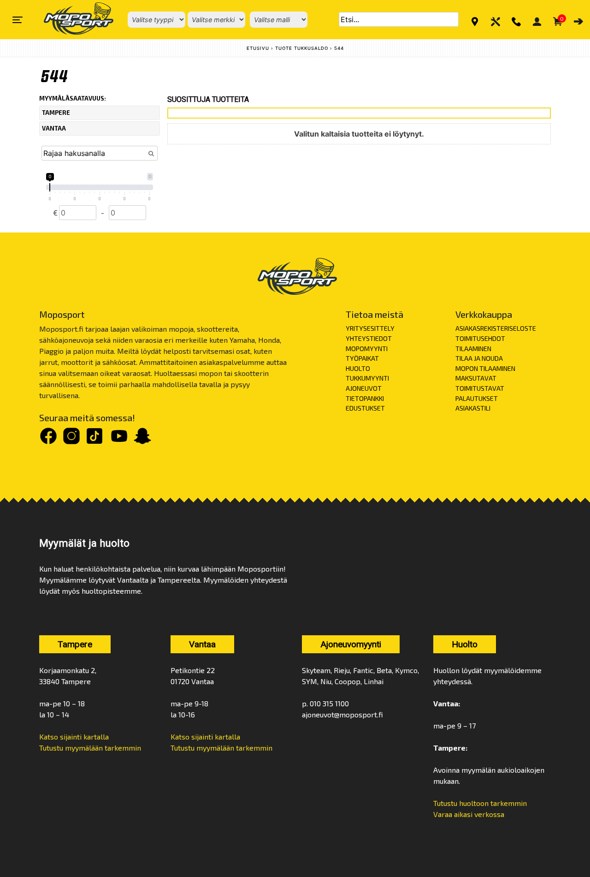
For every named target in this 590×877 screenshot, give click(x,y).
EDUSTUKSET (365, 408)
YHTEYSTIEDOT (369, 338)
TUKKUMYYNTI (367, 378)
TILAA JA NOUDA (479, 358)
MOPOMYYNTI (367, 348)
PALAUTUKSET (476, 398)
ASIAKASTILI (472, 408)
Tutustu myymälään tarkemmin (90, 747)
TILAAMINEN (473, 348)
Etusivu (258, 48)
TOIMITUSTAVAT (479, 388)
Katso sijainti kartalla (74, 736)
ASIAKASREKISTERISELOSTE (495, 328)
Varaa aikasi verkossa (468, 814)
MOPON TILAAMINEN (485, 368)
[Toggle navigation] (17, 19)
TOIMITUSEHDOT (480, 338)
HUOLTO (358, 368)
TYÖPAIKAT (362, 358)
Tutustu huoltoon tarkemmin (480, 803)
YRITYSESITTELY (370, 328)
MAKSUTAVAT (475, 378)
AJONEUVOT (364, 388)
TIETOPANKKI (365, 398)
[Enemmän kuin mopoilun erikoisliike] (70, 19)
